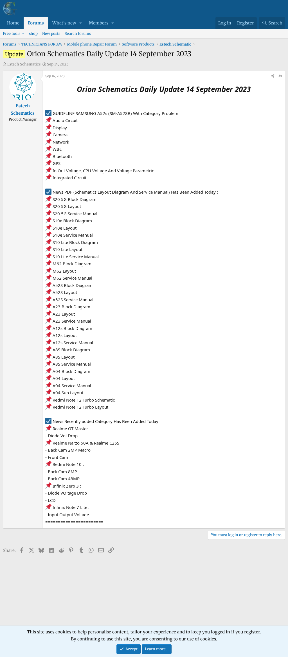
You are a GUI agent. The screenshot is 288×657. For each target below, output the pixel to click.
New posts (51, 33)
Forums (36, 23)
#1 (280, 76)
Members (98, 23)
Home (13, 23)
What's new (64, 23)
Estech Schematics (23, 64)
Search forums (78, 33)
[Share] (272, 76)
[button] (81, 23)
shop (33, 33)
